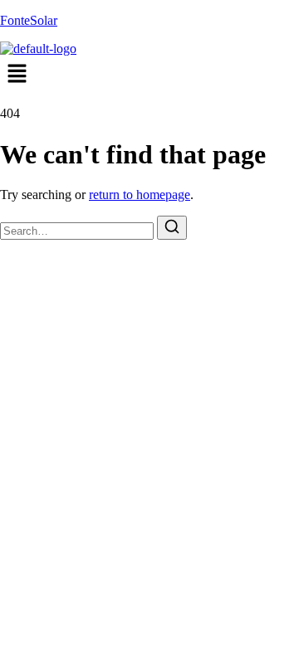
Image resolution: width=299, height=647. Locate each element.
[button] (149, 74)
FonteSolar (28, 20)
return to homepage (139, 194)
